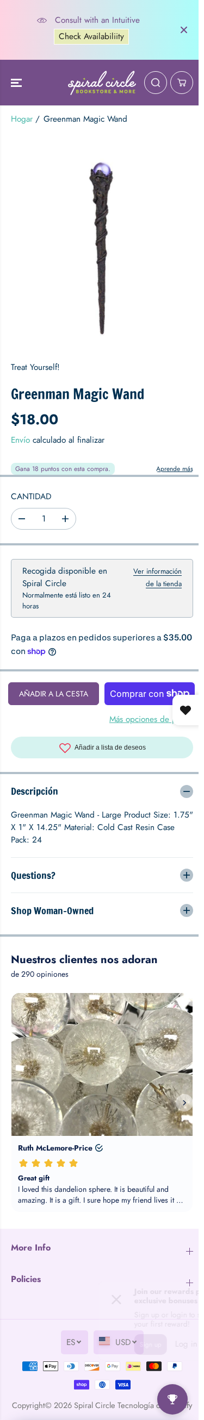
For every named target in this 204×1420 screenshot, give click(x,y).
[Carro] (181, 82)
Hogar (22, 119)
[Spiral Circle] (102, 83)
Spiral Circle (105, 1405)
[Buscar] (155, 82)
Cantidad (31, 496)
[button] (17, 82)
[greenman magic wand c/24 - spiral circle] (101, 241)
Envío (20, 440)
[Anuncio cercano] (184, 30)
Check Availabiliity (91, 36)
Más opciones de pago (149, 719)
